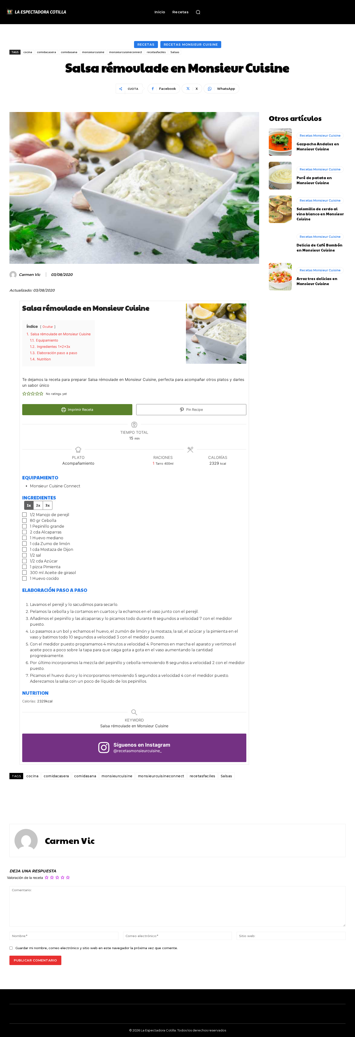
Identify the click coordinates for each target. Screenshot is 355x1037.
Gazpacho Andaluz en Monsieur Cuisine (318, 146)
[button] (198, 12)
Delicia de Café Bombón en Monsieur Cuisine (319, 247)
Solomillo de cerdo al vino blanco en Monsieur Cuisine (320, 213)
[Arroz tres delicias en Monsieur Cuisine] (280, 276)
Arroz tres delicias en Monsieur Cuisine (317, 281)
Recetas (146, 44)
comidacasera (46, 52)
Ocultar (48, 327)
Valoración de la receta (25, 878)
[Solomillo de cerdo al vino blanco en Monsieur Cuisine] (280, 209)
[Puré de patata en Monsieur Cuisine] (280, 175)
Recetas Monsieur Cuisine (191, 44)
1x (29, 505)
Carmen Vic (29, 275)
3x (47, 505)
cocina (27, 52)
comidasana (69, 52)
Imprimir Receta (80, 409)
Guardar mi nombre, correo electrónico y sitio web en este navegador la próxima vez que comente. (96, 948)
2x (38, 505)
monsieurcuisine (93, 52)
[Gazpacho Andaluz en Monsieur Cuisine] (280, 142)
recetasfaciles (156, 52)
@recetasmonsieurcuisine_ (138, 750)
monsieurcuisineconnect (125, 52)
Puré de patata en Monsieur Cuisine (314, 180)
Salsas (174, 52)
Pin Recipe (194, 409)
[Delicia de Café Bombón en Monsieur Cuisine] (280, 243)
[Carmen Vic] (13, 274)
